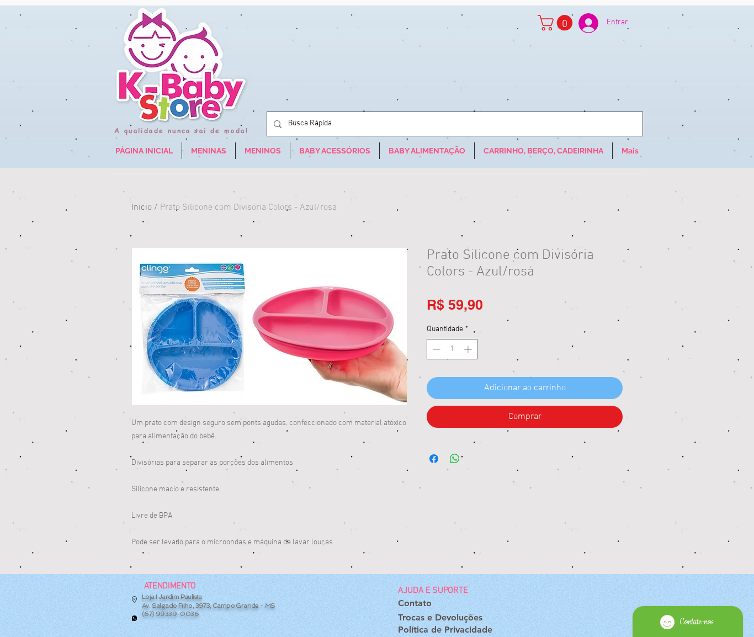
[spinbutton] (452, 349)
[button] (557, 23)
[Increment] (469, 349)
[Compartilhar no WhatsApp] (454, 458)
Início (141, 207)
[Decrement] (435, 349)
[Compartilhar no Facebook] (433, 458)
